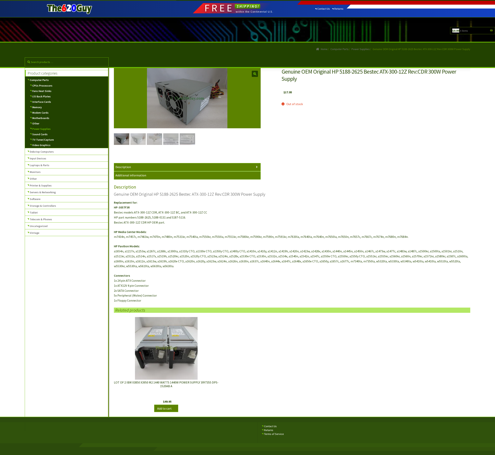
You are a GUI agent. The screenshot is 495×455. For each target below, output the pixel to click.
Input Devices (38, 158)
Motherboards (40, 118)
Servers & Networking (43, 192)
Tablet (34, 212)
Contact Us (323, 8)
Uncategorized (39, 226)
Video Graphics (41, 145)
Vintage (34, 233)
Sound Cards (40, 134)
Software (35, 199)
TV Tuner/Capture (43, 140)
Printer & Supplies (41, 185)
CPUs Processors (42, 85)
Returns (338, 8)
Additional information (130, 175)
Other (35, 123)
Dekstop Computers (42, 152)
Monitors (35, 172)
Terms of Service (274, 434)
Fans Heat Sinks (41, 91)
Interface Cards (41, 102)
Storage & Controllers (43, 206)
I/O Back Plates (41, 96)
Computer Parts (339, 49)
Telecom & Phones (41, 219)
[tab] (187, 167)
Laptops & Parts (39, 165)
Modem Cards (40, 112)
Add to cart (164, 408)
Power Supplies (361, 49)
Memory (37, 107)
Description (123, 167)
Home (324, 49)
